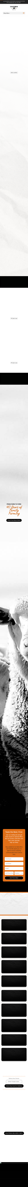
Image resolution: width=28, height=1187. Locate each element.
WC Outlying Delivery (12, 77)
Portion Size (6, 56)
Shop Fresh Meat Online (14, 520)
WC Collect (17, 75)
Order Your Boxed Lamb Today (14, 284)
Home (4, 48)
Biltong (8, 48)
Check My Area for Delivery (14, 1086)
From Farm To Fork (14, 504)
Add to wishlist (14, 72)
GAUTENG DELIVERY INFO (14, 1133)
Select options (8, 242)
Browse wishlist (8, 238)
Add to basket (15, 65)
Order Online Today (14, 1107)
